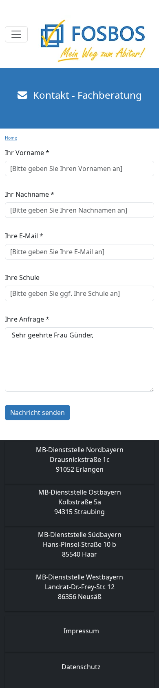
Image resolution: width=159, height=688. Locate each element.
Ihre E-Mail (24, 235)
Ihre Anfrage (27, 319)
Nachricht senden (37, 412)
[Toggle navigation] (16, 34)
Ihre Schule (22, 277)
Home (11, 138)
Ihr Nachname (29, 194)
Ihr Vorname (27, 152)
